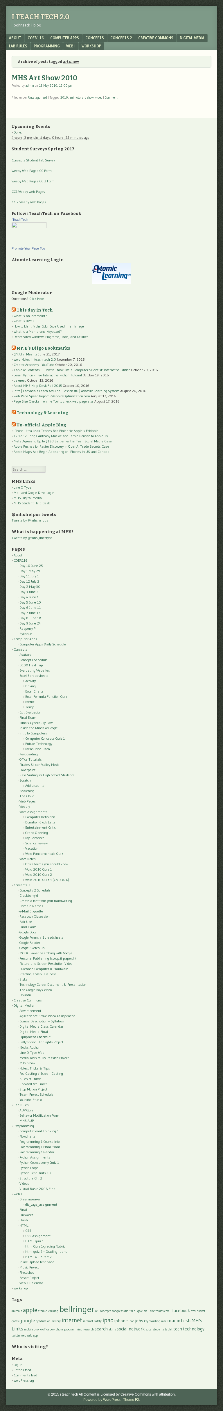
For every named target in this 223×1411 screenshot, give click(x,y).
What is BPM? (24, 321)
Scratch (25, 780)
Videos (24, 1183)
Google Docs (28, 932)
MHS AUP (26, 1120)
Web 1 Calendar (31, 1283)
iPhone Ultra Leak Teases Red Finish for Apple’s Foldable (56, 430)
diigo (137, 1311)
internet (72, 1320)
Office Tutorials (30, 759)
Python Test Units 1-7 (35, 1173)
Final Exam (27, 717)
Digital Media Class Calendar (41, 1026)
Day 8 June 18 (30, 618)
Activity (30, 681)
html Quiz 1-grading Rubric (45, 1246)
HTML (23, 1225)
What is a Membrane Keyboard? (38, 331)
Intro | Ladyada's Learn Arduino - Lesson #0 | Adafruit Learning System (66, 391)
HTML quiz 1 (34, 1241)
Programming (47, 46)
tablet (168, 1329)
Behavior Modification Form (39, 1115)
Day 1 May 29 (29, 571)
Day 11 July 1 (29, 576)
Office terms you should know (46, 864)
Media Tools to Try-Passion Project (44, 1058)
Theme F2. (131, 1400)
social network (131, 1329)
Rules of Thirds (30, 1079)
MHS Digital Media (28, 498)
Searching (27, 791)
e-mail (145, 1311)
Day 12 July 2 (29, 581)
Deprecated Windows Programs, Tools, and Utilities (51, 336)
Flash (23, 1220)
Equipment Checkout (35, 1037)
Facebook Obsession (34, 916)
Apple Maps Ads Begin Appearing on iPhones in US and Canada (61, 451)
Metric (30, 702)
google (27, 1320)
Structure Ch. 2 (30, 1178)
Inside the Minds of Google (38, 728)
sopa (148, 1329)
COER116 (36, 37)
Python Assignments (34, 1157)
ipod (131, 1321)
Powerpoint (27, 770)
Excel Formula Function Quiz (46, 696)
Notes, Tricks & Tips (34, 1068)
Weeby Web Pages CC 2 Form (33, 181)
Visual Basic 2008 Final (37, 1188)
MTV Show (27, 1063)
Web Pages (27, 801)
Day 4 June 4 (29, 597)
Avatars (25, 654)
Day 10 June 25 (31, 565)
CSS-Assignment (38, 1236)
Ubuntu (25, 995)
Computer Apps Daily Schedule (42, 644)
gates (15, 1321)
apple (30, 1310)
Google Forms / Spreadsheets (41, 937)
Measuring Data (37, 749)
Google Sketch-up (32, 948)
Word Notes (27, 859)
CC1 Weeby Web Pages (28, 191)
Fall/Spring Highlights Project (41, 1042)
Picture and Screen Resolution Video (45, 963)
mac (163, 1321)
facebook (181, 1310)
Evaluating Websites (34, 670)
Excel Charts (34, 691)
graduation (43, 1321)
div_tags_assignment (41, 1204)
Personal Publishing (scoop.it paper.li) (47, 958)
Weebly (24, 806)
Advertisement (30, 1010)
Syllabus (26, 633)
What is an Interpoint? (30, 316)
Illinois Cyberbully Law (36, 722)
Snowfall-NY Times (33, 1084)
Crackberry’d (28, 895)
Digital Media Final (33, 1031)
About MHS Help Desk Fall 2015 (38, 385)
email (167, 1311)
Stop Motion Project (33, 1089)
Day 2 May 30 (29, 586)
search (101, 1329)
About (15, 37)
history (56, 1321)
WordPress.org (24, 1380)
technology (193, 1329)
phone (59, 1329)
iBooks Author (29, 1047)
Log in (18, 1364)
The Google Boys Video (35, 989)
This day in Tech (35, 310)
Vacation (31, 848)
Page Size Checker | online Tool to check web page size (53, 401)
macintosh (179, 1320)
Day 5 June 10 (30, 602)
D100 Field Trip (31, 665)
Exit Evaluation (30, 712)
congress (117, 1311)
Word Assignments (33, 811)
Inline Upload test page (36, 1262)
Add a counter (35, 785)
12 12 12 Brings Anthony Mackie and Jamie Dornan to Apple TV (61, 436)
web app (32, 1335)
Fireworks (26, 1215)
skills (112, 1329)
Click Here (36, 298)
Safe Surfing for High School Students (47, 775)
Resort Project (29, 1277)
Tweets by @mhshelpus (30, 520)
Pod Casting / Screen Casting (41, 1073)
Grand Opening (36, 832)
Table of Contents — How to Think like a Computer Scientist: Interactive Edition (72, 370)
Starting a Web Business (38, 974)
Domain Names (31, 906)
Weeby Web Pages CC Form (32, 170)
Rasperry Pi (27, 628)
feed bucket (198, 1311)
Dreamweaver (29, 1199)
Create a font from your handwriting (45, 900)
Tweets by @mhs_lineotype (32, 537)
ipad (108, 1320)
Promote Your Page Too (28, 248)
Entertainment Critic (40, 827)
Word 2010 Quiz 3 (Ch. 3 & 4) (47, 880)
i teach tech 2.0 (40, 17)
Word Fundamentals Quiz (44, 853)
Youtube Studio (30, 1099)
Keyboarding (28, 754)
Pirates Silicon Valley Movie (39, 764)
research (88, 1329)
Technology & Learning (43, 412)
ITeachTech (20, 219)
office (45, 1329)
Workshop (91, 46)
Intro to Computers (33, 733)
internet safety (92, 1321)
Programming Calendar (36, 1152)
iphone (121, 1320)
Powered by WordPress (102, 1400)
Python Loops (29, 1168)
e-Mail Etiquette (31, 911)
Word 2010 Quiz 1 (38, 869)
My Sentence (34, 838)
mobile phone (33, 1329)
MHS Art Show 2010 (44, 78)
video (98, 97)
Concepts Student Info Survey (33, 160)
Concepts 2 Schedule (35, 890)
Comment (111, 97)
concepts (105, 1311)
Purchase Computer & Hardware (43, 969)
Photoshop (27, 1272)
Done (17, 132)
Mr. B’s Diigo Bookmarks (43, 348)
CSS (28, 1230)
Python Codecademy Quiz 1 (39, 1162)
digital (128, 1311)
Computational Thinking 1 (39, 1131)
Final (23, 1209)
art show (87, 97)
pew (52, 1329)
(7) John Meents (25, 354)
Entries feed (22, 1370)
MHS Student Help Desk (32, 503)
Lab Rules (18, 46)
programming (73, 1329)
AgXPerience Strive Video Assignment (47, 1016)
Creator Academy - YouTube (34, 364)
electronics (156, 1311)
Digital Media (192, 37)
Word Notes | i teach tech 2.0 (35, 359)
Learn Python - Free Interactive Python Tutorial (48, 375)
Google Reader (29, 942)
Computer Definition (40, 817)
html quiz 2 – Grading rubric (46, 1251)
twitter (16, 1335)
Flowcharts (27, 1136)
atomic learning (48, 1311)
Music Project (29, 1267)
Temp (29, 707)
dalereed (20, 380)
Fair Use (25, 921)
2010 (64, 97)
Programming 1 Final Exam (39, 1147)
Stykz (23, 979)
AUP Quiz (26, 1110)
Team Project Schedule (36, 1094)
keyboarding (152, 1321)
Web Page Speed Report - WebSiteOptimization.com (52, 396)
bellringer (76, 1309)
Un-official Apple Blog (41, 425)
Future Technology (38, 743)
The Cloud (26, 796)
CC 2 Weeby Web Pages (29, 202)
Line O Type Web (31, 1052)
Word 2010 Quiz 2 (38, 874)
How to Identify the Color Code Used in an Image (49, 326)
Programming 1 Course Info (39, 1141)
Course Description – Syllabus (41, 1021)
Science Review (36, 843)
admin (30, 85)
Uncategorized (37, 97)
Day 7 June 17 (29, 613)
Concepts (94, 37)
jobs (139, 1320)
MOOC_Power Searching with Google (45, 953)
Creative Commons (155, 37)
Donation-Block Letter (41, 822)
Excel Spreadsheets (33, 675)
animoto (75, 97)
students (158, 1329)
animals (17, 1311)
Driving (30, 686)
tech (177, 1329)
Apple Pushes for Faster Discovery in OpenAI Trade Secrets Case (61, 446)
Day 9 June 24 (30, 623)
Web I (70, 46)
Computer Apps (64, 37)
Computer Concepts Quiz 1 (45, 738)
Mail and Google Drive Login (34, 492)
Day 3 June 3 (28, 592)
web (23, 1335)
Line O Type (22, 487)
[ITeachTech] (29, 227)
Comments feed (25, 1375)
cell (97, 1311)
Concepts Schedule (33, 660)
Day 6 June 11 (30, 607)
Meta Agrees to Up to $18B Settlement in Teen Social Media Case (63, 441)
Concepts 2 (121, 37)
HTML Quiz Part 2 (38, 1257)
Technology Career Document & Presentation (52, 984)
